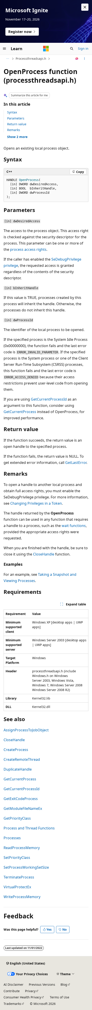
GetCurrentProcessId (49, 399)
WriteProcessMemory (22, 896)
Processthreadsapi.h (31, 58)
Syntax (12, 112)
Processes (12, 837)
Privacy (30, 991)
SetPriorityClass (17, 857)
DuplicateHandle (18, 769)
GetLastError (75, 462)
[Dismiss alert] (84, 7)
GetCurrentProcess (20, 411)
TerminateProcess (19, 877)
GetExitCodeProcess (21, 798)
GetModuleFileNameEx (23, 808)
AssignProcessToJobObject (26, 730)
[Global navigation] (4, 49)
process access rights (28, 249)
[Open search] (71, 49)
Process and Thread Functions (29, 828)
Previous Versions (42, 984)
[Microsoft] (46, 48)
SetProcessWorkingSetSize (26, 867)
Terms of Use (59, 997)
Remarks (13, 130)
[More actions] (84, 58)
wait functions (74, 525)
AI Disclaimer (13, 984)
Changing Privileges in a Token (36, 503)
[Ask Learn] (77, 58)
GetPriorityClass (17, 818)
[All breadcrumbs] (7, 58)
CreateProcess (16, 749)
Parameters (15, 118)
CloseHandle (43, 554)
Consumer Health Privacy (22, 997)
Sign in (83, 48)
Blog (64, 984)
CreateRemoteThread (22, 759)
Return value (16, 124)
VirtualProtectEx (17, 887)
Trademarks (12, 1004)
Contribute (12, 991)
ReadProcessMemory (22, 847)
